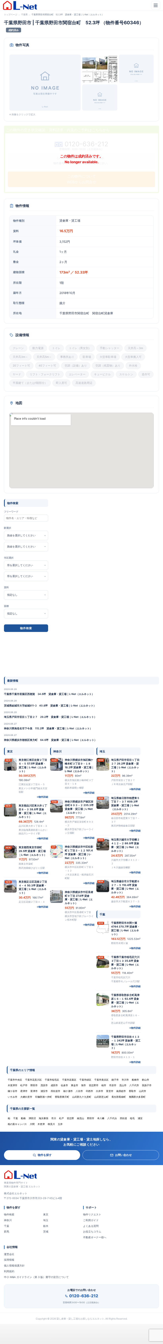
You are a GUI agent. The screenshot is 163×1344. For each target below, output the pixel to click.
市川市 (125, 1079)
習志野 (70, 1118)
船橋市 (135, 1079)
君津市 (23, 1091)
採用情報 (9, 1259)
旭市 (83, 1085)
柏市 (103, 1085)
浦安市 (44, 1091)
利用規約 (9, 1271)
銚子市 (115, 1079)
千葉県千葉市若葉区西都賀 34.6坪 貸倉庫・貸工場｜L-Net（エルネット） (49, 694)
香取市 (132, 1091)
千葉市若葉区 (69, 1079)
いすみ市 (12, 1096)
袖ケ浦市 (68, 1091)
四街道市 (55, 1091)
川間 (32, 1124)
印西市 (89, 1091)
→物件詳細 (42, 796)
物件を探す (45, 1155)
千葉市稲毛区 (52, 1079)
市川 (53, 1118)
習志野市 (93, 1085)
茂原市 (44, 1085)
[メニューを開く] (155, 5)
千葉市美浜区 (101, 1079)
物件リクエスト (92, 1214)
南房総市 (121, 1091)
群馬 (6, 1231)
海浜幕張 (43, 1118)
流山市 (122, 1085)
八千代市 (134, 1085)
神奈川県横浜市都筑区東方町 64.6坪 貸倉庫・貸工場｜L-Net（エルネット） (50, 739)
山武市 (142, 1091)
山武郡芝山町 (101, 1096)
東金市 (74, 1085)
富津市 (34, 1091)
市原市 (112, 1085)
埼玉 (45, 1220)
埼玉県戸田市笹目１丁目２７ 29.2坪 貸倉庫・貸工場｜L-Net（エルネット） (50, 716)
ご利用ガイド (91, 1220)
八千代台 (112, 1118)
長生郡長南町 (119, 1096)
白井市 (99, 1091)
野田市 (34, 1085)
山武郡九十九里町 (81, 1096)
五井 (60, 1124)
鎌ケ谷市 (12, 1091)
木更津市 (12, 1085)
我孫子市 (146, 1085)
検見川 (51, 1124)
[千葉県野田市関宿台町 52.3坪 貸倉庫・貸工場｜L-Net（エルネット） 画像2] (99, 69)
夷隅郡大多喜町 (137, 1096)
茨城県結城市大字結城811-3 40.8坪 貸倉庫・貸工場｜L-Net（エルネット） (50, 705)
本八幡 (100, 1118)
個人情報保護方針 (14, 1265)
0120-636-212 (83, 1296)
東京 (45, 1214)
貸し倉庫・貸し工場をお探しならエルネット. (80, 1318)
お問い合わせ (123, 1155)
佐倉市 (64, 1085)
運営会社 (9, 1254)
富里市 (109, 1091)
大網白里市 (26, 1096)
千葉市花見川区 (33, 1079)
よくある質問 (91, 1226)
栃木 (45, 1226)
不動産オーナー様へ (94, 1237)
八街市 (79, 1091)
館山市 (145, 1079)
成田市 (54, 1085)
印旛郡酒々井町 (43, 1096)
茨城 (45, 1231)
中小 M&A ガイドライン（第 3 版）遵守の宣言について (36, 1277)
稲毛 (132, 1118)
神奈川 (8, 1220)
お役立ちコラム (92, 1231)
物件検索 (9, 1214)
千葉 (6, 1226)
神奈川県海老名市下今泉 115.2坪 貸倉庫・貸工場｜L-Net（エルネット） (48, 728)
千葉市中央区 (15, 1079)
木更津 (41, 1124)
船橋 (23, 1118)
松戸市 (23, 1085)
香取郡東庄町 (62, 1096)
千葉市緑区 (85, 1079)
